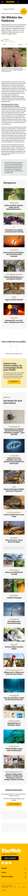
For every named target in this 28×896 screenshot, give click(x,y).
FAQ (11, 887)
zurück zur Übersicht (9, 9)
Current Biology (5, 96)
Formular (7, 171)
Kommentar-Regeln (4, 887)
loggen (7, 794)
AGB (18, 887)
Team (15, 887)
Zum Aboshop (14, 381)
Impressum (23, 887)
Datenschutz (3, 890)
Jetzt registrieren (14, 804)
